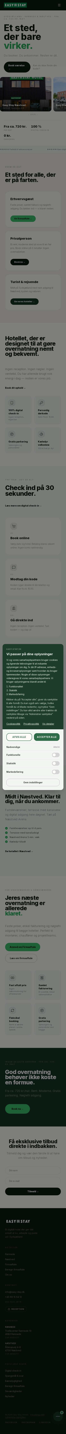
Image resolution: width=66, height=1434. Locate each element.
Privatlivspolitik (31, 723)
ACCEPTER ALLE (47, 737)
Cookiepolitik (13, 723)
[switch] (56, 755)
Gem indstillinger (33, 782)
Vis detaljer (48, 723)
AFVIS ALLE (19, 737)
